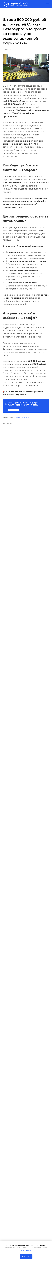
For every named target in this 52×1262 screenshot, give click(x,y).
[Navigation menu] (47, 4)
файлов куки (26, 1250)
